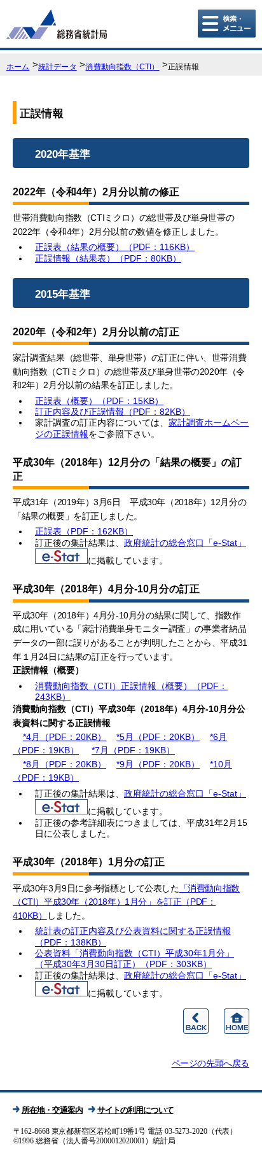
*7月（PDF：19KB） (133, 750)
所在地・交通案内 (52, 1110)
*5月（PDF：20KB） (158, 737)
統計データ (57, 67)
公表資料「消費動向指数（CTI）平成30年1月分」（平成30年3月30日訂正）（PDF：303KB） (134, 958)
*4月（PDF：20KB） (64, 737)
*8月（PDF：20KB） (64, 764)
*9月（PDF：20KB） (158, 764)
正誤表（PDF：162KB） (84, 531)
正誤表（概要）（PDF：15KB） (99, 401)
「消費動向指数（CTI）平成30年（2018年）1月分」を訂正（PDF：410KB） (126, 902)
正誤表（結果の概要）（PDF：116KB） (115, 247)
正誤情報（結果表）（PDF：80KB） (108, 258)
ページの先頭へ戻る (210, 1063)
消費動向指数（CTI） (122, 67)
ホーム (17, 67)
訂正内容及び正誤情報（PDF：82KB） (112, 412)
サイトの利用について (135, 1110)
